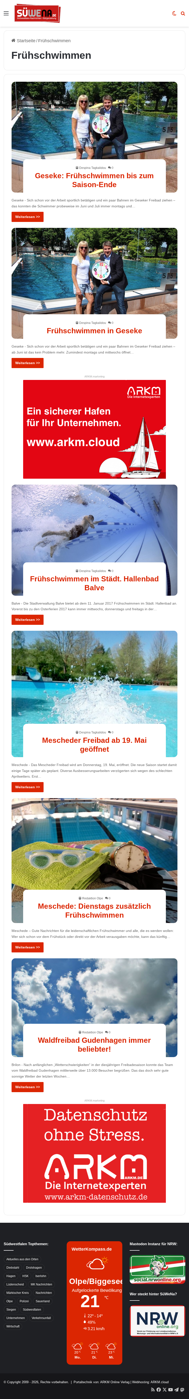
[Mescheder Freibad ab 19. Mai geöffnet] (95, 694)
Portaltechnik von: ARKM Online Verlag (101, 1382)
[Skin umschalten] (174, 15)
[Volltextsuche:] (182, 15)
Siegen (11, 1309)
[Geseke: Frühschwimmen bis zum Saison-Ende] (95, 137)
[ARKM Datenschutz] (94, 1153)
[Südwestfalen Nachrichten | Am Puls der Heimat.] (37, 13)
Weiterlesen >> (27, 217)
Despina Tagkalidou (92, 168)
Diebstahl (12, 1267)
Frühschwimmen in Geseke (94, 331)
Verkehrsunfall (41, 1318)
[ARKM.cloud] (94, 429)
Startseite (25, 40)
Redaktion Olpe (92, 898)
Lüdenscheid (15, 1284)
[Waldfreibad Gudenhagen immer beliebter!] (95, 1007)
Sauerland (43, 1301)
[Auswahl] (6, 15)
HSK (25, 1276)
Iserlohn (40, 1276)
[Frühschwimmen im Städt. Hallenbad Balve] (95, 540)
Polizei (24, 1301)
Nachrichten (44, 1293)
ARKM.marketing (94, 376)
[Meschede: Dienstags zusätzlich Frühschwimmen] (95, 860)
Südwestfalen (32, 1309)
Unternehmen (15, 1318)
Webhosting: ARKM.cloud (150, 1382)
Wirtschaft (12, 1326)
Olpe (9, 1301)
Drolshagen (34, 1267)
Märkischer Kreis (17, 1293)
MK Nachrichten (41, 1284)
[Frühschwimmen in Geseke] (95, 283)
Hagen (11, 1276)
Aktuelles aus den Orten (22, 1259)
